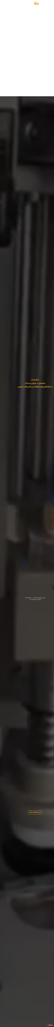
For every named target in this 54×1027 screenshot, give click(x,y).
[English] (52, 1025)
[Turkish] (48, 1025)
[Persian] (50, 1025)
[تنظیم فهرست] (10, 3)
